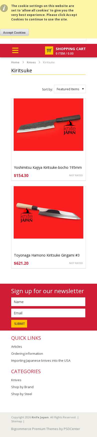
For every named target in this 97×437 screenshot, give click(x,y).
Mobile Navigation (15, 50)
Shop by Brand (22, 387)
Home (15, 62)
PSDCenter (72, 429)
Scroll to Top (91, 403)
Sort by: (47, 89)
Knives (31, 62)
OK (14, 32)
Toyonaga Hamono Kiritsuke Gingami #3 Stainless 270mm (47, 257)
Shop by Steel (21, 394)
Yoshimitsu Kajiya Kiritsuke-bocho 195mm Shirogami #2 (48, 170)
